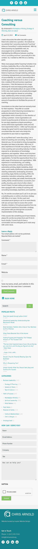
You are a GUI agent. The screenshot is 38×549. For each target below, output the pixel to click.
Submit (6, 498)
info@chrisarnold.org (9, 537)
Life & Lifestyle (9, 417)
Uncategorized (7, 420)
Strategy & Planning (11, 384)
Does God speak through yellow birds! (15, 316)
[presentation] (17, 492)
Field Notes (6, 407)
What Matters (9, 403)
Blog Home (9, 298)
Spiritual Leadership (11, 400)
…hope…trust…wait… (9, 352)
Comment (6, 240)
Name (4, 255)
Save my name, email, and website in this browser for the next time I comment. (18, 285)
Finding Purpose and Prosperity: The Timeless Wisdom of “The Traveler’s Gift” (17, 339)
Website (5, 272)
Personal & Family (8, 410)
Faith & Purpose (8, 394)
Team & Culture (13, 31)
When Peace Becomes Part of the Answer (15, 333)
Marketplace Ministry (19, 28)
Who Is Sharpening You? (10, 363)
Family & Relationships (12, 414)
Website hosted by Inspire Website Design (16, 521)
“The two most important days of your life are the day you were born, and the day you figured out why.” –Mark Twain (19, 346)
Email (4, 264)
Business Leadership (9, 380)
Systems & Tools (10, 387)
